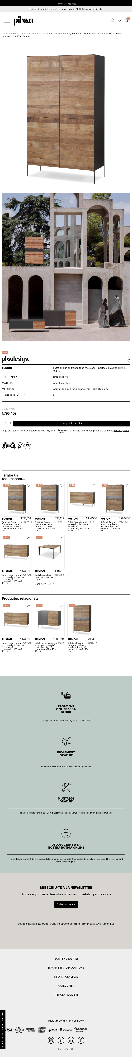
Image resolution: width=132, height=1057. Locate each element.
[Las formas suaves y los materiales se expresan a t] (109, 935)
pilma (23, 20)
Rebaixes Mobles (41, 34)
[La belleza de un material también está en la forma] (66, 935)
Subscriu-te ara (66, 904)
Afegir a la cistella (72, 423)
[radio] (44, 584)
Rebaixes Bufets (61, 34)
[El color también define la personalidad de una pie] (23, 935)
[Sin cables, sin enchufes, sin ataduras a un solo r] (87, 935)
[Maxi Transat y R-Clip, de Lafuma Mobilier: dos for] (45, 935)
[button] (128, 360)
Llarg (37, 584)
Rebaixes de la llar (20, 34)
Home (5, 34)
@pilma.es (108, 924)
